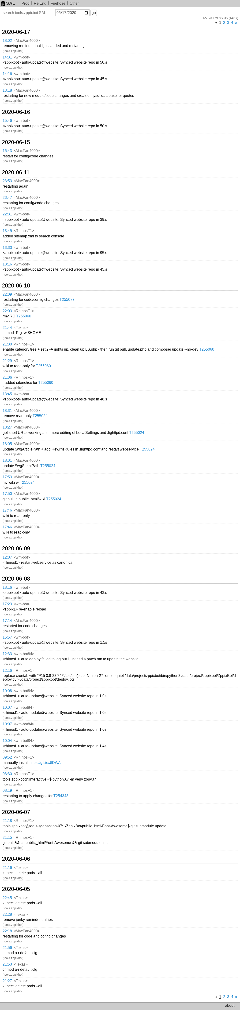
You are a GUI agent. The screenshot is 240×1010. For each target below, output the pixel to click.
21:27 (7, 981)
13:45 (7, 231)
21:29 (7, 361)
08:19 (7, 790)
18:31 (7, 411)
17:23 (7, 604)
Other (74, 3)
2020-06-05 (16, 889)
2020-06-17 (16, 32)
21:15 (7, 837)
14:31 (7, 57)
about (229, 1005)
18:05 (7, 444)
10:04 (7, 741)
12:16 (7, 670)
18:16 (7, 587)
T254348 (60, 796)
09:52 (7, 757)
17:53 (7, 477)
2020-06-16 (16, 112)
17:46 (7, 510)
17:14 (7, 621)
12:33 (7, 654)
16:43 (7, 151)
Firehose (58, 3)
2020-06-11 (16, 172)
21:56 (7, 948)
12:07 (7, 557)
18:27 (7, 427)
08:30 (7, 774)
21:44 (7, 328)
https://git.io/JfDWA (45, 763)
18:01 (7, 460)
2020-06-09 (16, 548)
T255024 (40, 416)
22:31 (7, 214)
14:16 (7, 74)
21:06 (7, 377)
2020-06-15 (16, 142)
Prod (26, 3)
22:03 (7, 311)
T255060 (23, 316)
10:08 (7, 691)
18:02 (7, 41)
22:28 (7, 914)
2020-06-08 (16, 579)
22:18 (7, 931)
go (94, 13)
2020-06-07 (16, 812)
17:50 (7, 494)
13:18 (7, 90)
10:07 (7, 707)
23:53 (7, 181)
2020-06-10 (16, 285)
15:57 (7, 637)
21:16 (7, 868)
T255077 (67, 300)
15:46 (7, 121)
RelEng (40, 3)
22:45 (7, 898)
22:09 (7, 294)
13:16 (7, 264)
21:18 (7, 821)
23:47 (7, 198)
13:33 (7, 248)
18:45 (7, 394)
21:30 (7, 344)
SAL (10, 3)
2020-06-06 (16, 859)
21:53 (7, 964)
